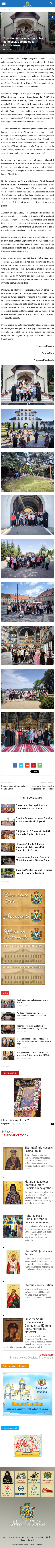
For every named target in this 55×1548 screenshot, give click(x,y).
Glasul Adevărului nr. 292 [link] (16, 1120)
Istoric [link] (4, 1537)
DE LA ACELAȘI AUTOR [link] (33, 798)
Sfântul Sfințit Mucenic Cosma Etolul (39, 1149)
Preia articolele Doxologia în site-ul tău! (32, 1357)
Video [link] (5, 993)
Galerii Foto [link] (5, 10)
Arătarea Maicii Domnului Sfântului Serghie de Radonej (37, 1219)
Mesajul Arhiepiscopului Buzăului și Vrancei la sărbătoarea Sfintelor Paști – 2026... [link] (34, 1041)
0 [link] (52, 1124)
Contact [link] (31, 1540)
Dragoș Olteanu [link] (7, 1124)
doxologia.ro (47, 1354)
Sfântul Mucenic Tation (39, 1285)
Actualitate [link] (40, 1537)
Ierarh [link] (11, 1537)
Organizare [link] (20, 1537)
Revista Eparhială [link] (10, 1073)
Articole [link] (30, 1537)
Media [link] (48, 1537)
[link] (3, 3)
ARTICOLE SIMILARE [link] (11, 798)
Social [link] (23, 1540)
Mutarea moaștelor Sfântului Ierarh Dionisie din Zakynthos (39, 1185)
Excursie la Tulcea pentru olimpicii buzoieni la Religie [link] (42, 787)
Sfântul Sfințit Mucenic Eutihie (39, 1252)
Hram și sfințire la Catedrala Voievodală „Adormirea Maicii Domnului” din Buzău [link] (31, 847)
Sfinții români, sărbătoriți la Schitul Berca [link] (13, 787)
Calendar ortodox (14, 1135)
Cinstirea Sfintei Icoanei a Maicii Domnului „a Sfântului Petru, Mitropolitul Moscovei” (38, 1325)
